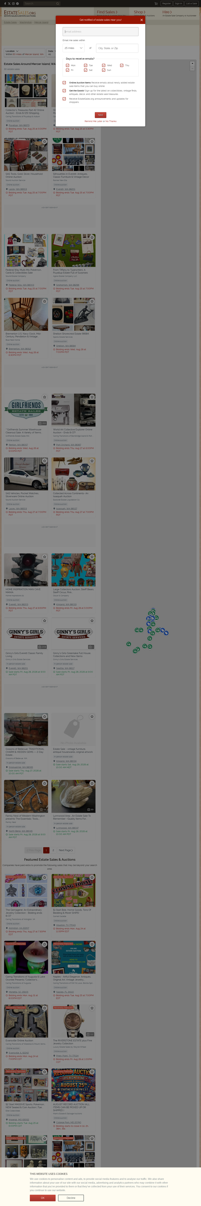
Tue (91, 65)
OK (42, 1197)
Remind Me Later (93, 121)
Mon (73, 65)
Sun (109, 70)
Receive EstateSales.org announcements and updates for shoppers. (98, 101)
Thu (127, 65)
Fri (72, 70)
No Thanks (111, 121)
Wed (109, 65)
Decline (71, 1197)
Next (100, 115)
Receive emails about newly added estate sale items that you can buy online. (102, 84)
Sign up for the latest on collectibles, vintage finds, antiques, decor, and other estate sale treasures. (103, 92)
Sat (90, 70)
